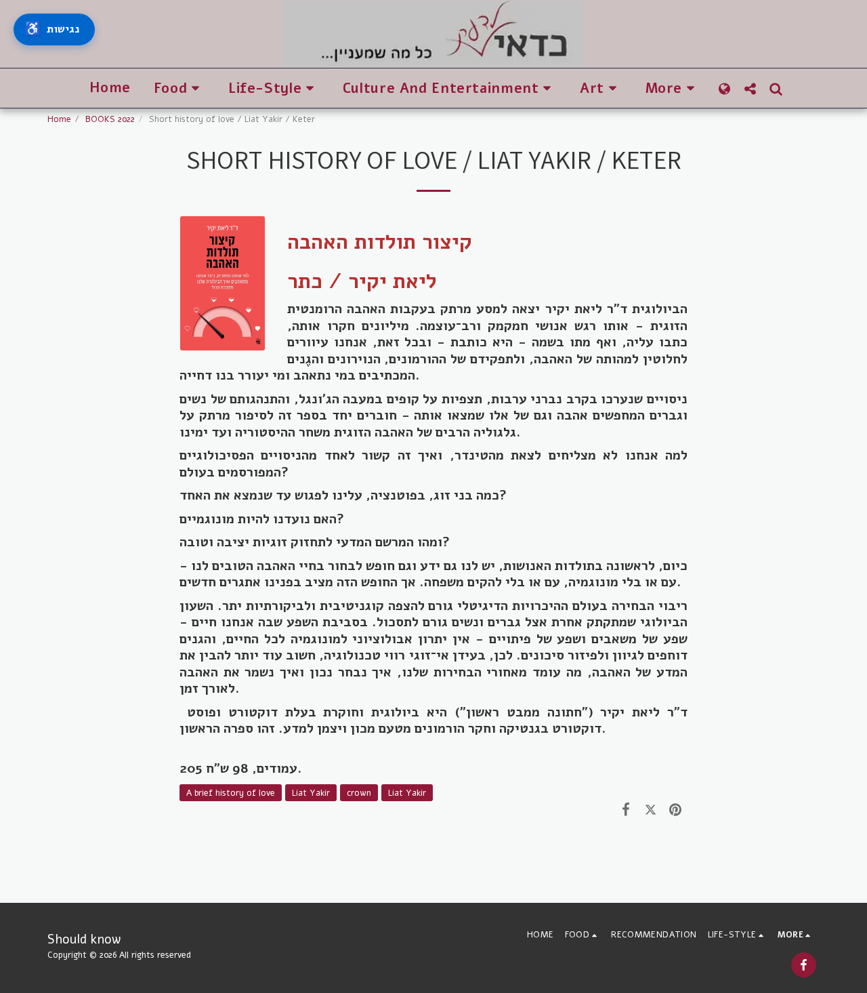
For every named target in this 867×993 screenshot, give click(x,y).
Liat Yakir (311, 792)
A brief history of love (230, 792)
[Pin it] (675, 809)
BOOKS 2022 (110, 119)
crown (359, 792)
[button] (179, 88)
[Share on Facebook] (626, 809)
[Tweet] (650, 809)
